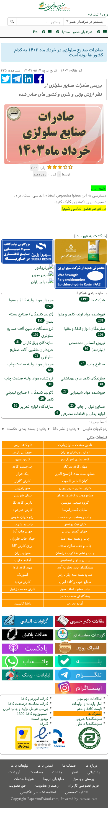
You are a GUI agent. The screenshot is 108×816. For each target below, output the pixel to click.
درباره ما (91, 765)
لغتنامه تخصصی (76, 792)
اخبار (74, 772)
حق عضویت (17, 785)
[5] (70, 166)
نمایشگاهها (89, 718)
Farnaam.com (88, 799)
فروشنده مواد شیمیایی (84, 392)
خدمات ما (69, 765)
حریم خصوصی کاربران (83, 785)
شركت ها (93, 300)
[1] (49, 166)
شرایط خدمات (24, 778)
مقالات (57, 772)
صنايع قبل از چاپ (87, 406)
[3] (60, 166)
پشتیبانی (94, 772)
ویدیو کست (39, 718)
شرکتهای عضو (82, 31)
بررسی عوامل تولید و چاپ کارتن (25, 708)
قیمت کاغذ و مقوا (89, 708)
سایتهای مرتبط (53, 778)
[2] (55, 166)
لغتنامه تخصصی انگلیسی (38, 792)
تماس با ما (45, 765)
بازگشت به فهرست (91, 236)
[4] (65, 166)
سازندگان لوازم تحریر (33, 406)
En (35, 31)
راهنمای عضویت (46, 785)
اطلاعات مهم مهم (90, 698)
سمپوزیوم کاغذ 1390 (32, 713)
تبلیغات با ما (19, 765)
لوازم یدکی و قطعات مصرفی (80, 413)
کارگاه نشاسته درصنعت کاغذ (27, 703)
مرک (43, 723)
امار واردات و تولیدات (87, 703)
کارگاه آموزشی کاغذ (34, 698)
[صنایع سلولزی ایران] (54, 6)
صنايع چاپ (93, 364)
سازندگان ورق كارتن (34, 342)
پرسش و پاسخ (83, 778)
